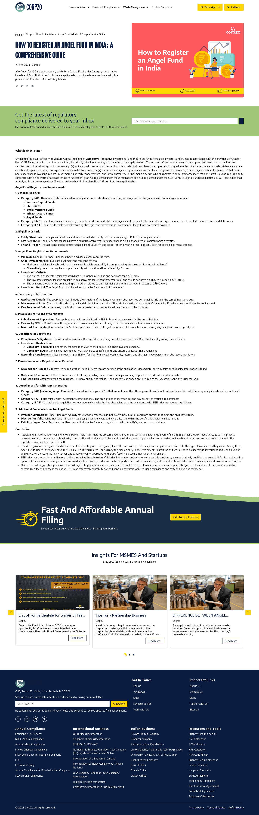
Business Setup (77, 7)
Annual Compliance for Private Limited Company (42, 770)
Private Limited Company (145, 733)
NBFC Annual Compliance (29, 738)
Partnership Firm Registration (147, 744)
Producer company (141, 738)
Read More (77, 637)
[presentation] (11, 612)
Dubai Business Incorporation (89, 781)
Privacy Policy (196, 807)
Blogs (29, 34)
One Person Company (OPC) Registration (154, 754)
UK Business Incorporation (87, 733)
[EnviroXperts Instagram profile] (26, 719)
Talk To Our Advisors (185, 517)
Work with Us (141, 709)
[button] (125, 654)
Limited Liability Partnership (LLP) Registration (157, 749)
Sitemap (194, 709)
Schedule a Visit (142, 703)
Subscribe (119, 704)
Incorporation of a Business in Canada (94, 758)
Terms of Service (216, 807)
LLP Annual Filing (25, 765)
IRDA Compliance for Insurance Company (38, 754)
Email (136, 697)
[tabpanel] (129, 612)
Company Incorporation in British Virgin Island (98, 786)
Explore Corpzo (160, 7)
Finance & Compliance (104, 7)
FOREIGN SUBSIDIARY (85, 744)
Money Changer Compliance (31, 749)
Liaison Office (138, 775)
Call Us (137, 685)
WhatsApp (139, 691)
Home (18, 34)
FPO (17, 759)
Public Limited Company (144, 759)
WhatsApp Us (212, 7)
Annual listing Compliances (30, 744)
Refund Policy (236, 807)
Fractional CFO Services (28, 733)
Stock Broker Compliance (29, 775)
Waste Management (134, 7)
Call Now (236, 7)
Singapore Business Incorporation (91, 738)
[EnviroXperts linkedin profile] (35, 719)
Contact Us (196, 691)
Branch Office (138, 770)
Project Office (139, 765)
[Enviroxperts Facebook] (18, 719)
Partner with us (198, 703)
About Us (195, 685)
